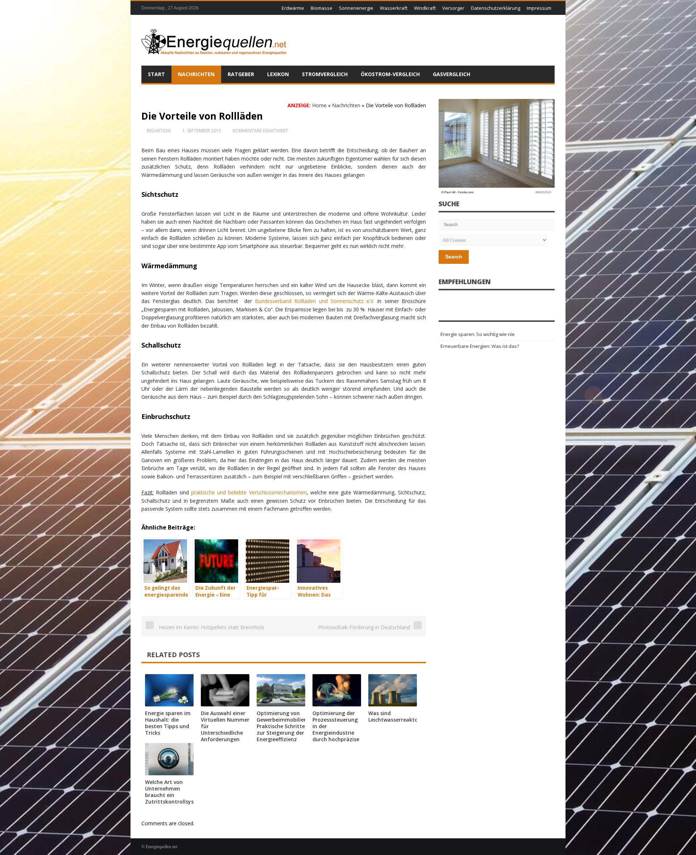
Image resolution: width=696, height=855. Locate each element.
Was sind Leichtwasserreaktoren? (398, 716)
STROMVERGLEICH (325, 74)
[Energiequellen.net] (213, 40)
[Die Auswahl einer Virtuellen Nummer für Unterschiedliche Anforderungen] (225, 690)
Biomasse (321, 8)
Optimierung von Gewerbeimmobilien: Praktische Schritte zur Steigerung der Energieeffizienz (282, 726)
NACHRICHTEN (196, 74)
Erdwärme (293, 8)
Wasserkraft (393, 8)
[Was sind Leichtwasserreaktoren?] (392, 690)
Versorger (453, 8)
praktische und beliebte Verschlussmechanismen (248, 492)
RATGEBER (241, 74)
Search (453, 257)
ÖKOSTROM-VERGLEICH (390, 74)
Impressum (539, 8)
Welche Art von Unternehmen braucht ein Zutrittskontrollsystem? (176, 792)
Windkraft (425, 8)
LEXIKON (278, 74)
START (156, 74)
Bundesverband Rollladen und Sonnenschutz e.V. (314, 301)
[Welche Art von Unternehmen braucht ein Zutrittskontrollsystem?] (169, 759)
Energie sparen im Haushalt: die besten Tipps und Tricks (168, 723)
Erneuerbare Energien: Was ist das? (479, 346)
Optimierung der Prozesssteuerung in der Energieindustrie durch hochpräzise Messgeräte (335, 729)
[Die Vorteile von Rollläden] (497, 147)
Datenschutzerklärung (495, 8)
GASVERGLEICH (451, 74)
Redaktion (159, 131)
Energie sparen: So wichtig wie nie (477, 334)
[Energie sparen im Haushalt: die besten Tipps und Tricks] (169, 690)
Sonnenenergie (356, 8)
